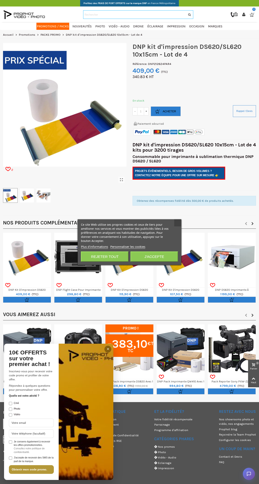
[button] (246, 224)
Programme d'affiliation (171, 430)
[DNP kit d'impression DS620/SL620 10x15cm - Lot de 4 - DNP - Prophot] (121, 180)
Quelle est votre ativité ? (24, 395)
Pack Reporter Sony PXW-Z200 (231, 381)
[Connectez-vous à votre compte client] (244, 15)
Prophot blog (228, 429)
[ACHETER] (27, 300)
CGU (92, 430)
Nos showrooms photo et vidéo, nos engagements (236, 421)
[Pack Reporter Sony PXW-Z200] (232, 348)
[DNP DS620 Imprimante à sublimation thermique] (232, 257)
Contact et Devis (230, 456)
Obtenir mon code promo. (29, 469)
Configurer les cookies (235, 440)
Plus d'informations (94, 246)
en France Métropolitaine (129, 3)
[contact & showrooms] (234, 14)
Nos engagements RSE (105, 441)
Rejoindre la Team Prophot (237, 434)
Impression (166, 468)
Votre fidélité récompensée (173, 419)
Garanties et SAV (101, 451)
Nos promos (166, 447)
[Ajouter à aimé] (8, 285)
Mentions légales (101, 446)
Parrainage (162, 424)
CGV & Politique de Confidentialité (114, 435)
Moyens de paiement (104, 424)
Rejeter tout (105, 256)
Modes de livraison (102, 419)
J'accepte (154, 256)
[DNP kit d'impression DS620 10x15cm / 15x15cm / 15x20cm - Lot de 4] (27, 257)
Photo (162, 452)
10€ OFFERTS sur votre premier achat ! (29, 358)
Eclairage (164, 463)
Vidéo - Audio (167, 457)
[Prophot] (25, 14)
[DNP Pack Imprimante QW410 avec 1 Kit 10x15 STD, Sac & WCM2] (181, 348)
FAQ (221, 462)
